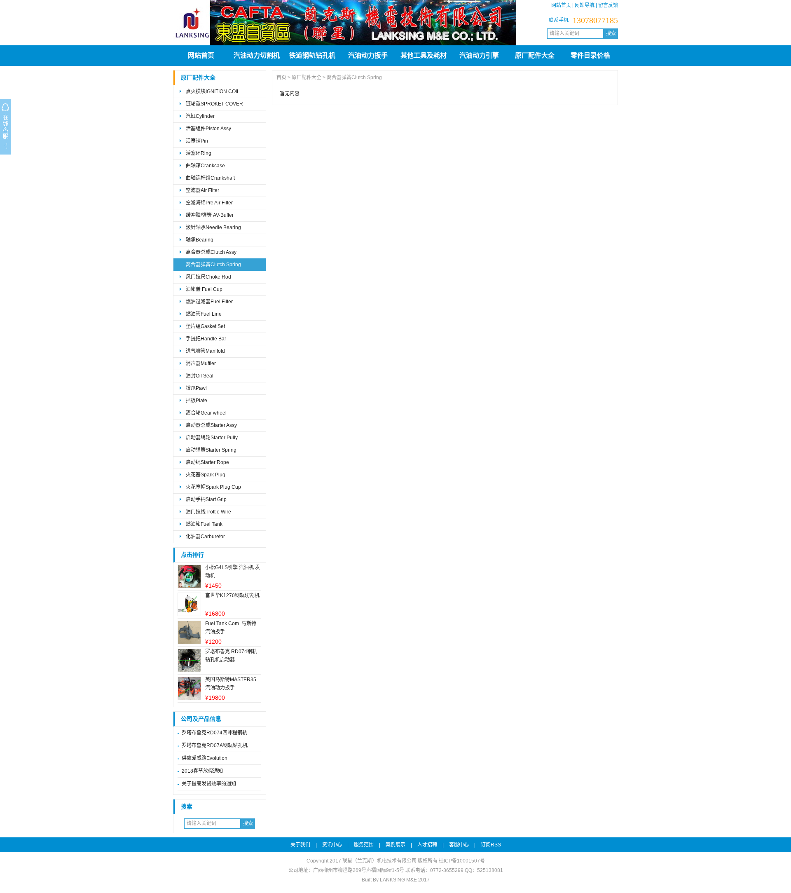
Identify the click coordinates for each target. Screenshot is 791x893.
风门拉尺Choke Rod (208, 277)
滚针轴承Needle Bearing (213, 227)
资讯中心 (332, 845)
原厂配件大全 (535, 55)
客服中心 (459, 845)
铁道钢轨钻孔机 (312, 55)
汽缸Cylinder (200, 116)
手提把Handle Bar (206, 339)
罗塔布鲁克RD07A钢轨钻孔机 (215, 745)
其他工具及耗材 (423, 55)
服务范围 (364, 845)
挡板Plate (196, 400)
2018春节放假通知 (202, 771)
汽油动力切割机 (257, 55)
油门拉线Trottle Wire (208, 512)
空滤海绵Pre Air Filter (209, 203)
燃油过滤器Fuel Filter (209, 302)
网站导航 (584, 5)
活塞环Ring (198, 153)
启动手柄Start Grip (206, 499)
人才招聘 (427, 845)
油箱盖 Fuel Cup (204, 289)
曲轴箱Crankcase (205, 166)
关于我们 (300, 845)
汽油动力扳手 (368, 55)
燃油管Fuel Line (204, 314)
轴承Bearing (199, 240)
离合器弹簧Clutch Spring (213, 264)
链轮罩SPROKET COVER (214, 104)
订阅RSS (491, 845)
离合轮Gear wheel (206, 413)
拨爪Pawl (196, 388)
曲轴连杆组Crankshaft (210, 178)
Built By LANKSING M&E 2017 (396, 880)
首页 (281, 77)
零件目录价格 (590, 55)
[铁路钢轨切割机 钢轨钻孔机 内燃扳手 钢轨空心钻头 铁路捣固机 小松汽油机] (344, 44)
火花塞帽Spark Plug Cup (213, 487)
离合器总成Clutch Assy (211, 252)
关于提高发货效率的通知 (209, 784)
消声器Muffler (201, 363)
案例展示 (395, 845)
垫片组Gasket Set (205, 326)
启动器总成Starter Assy (211, 425)
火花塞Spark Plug (205, 475)
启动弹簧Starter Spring (211, 450)
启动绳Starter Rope (207, 462)
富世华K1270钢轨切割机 (232, 595)
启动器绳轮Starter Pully (212, 438)
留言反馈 (608, 5)
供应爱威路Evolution (204, 758)
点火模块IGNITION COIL (213, 91)
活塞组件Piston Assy (208, 128)
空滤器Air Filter (202, 190)
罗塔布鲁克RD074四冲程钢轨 (214, 733)
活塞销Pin (197, 141)
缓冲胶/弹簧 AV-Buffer (210, 215)
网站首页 (561, 5)
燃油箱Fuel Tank (204, 524)
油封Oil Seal (199, 376)
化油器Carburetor (205, 536)
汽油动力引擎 (479, 55)
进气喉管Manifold (205, 351)
